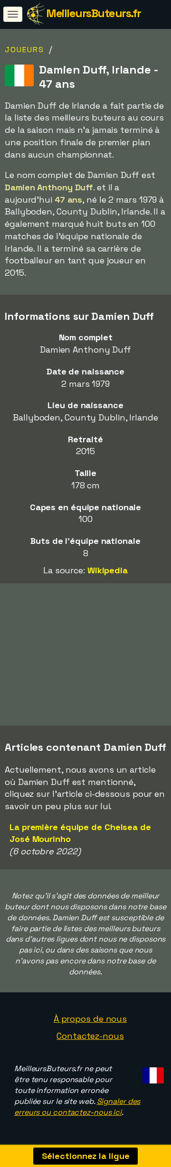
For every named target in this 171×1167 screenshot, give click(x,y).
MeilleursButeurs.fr (93, 13)
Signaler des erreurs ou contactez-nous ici (77, 1106)
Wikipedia (107, 570)
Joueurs (24, 50)
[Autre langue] (151, 1072)
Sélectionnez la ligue (86, 1155)
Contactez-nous (90, 1035)
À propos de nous (90, 1018)
